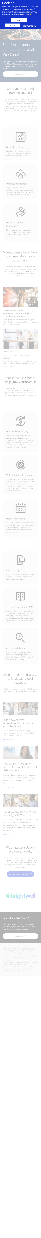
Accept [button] (19, 20)
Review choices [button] (28, 25)
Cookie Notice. (24, 15)
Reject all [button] (12, 25)
